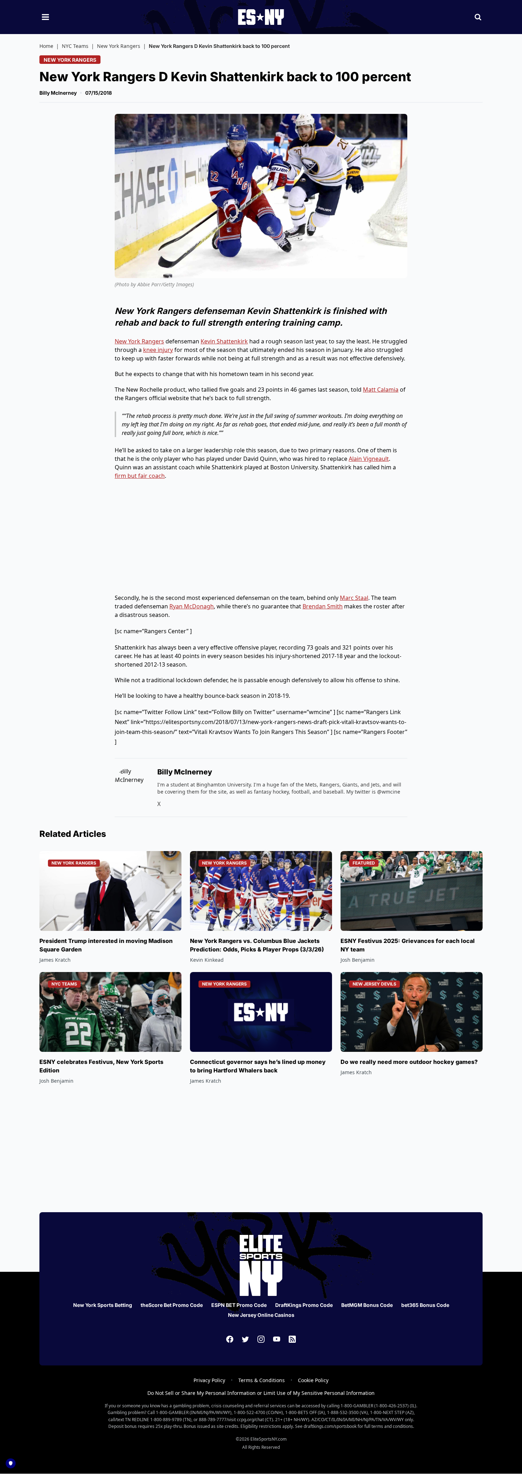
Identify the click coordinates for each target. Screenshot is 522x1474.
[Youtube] (276, 1339)
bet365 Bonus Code (425, 1305)
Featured (364, 863)
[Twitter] (245, 1339)
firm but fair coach (140, 476)
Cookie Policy (313, 1380)
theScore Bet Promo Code (172, 1305)
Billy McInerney (58, 93)
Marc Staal (354, 598)
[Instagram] (261, 1339)
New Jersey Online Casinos (261, 1315)
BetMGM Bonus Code (367, 1305)
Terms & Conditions (261, 1380)
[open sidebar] (45, 17)
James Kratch (55, 959)
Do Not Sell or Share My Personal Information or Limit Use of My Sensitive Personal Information (261, 1393)
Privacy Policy (209, 1380)
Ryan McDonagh (191, 606)
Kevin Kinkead (207, 959)
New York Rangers (118, 46)
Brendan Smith (323, 606)
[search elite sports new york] (478, 17)
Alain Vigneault (369, 459)
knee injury (158, 350)
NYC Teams (75, 46)
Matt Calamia (380, 389)
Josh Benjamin (358, 959)
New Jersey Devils (374, 984)
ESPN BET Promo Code (239, 1305)
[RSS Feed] (292, 1339)
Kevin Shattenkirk (224, 341)
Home (46, 46)
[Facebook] (229, 1339)
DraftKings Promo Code (304, 1305)
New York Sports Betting (102, 1305)
